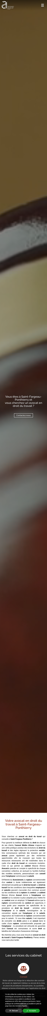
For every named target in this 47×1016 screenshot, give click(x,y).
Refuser (15, 1011)
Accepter (32, 1011)
